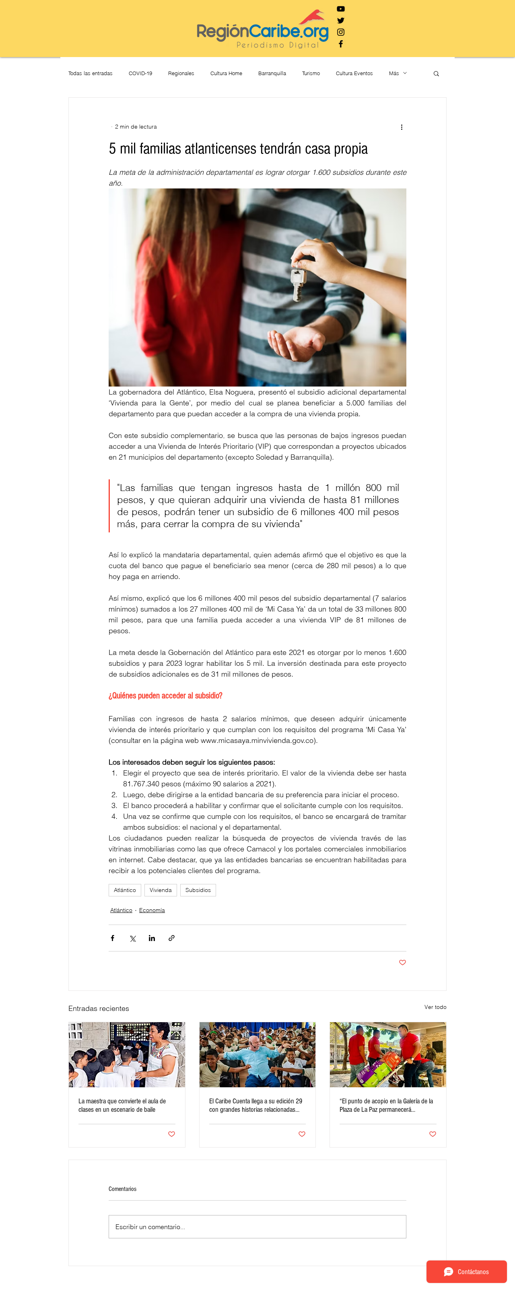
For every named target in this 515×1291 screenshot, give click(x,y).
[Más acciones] (401, 126)
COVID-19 (140, 73)
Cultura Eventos (354, 73)
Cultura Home (226, 73)
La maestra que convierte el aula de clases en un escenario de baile (122, 1105)
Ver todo (435, 1007)
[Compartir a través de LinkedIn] (152, 938)
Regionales (181, 73)
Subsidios (198, 890)
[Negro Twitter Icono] (341, 20)
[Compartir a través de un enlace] (171, 938)
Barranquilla (272, 73)
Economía (152, 910)
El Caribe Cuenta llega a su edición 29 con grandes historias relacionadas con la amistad (255, 1105)
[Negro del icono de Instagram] (341, 32)
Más (394, 73)
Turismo (311, 73)
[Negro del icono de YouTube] (341, 9)
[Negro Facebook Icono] (341, 44)
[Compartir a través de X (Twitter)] (132, 938)
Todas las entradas (90, 73)
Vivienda (161, 890)
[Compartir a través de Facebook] (112, 938)
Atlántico (125, 890)
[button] (436, 73)
